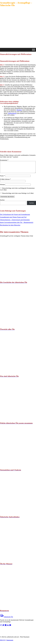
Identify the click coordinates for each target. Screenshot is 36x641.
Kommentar (4, 160)
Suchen (2, 200)
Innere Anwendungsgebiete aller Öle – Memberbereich (16, 222)
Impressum (10, 640)
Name (2, 176)
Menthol (19, 110)
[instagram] (6, 625)
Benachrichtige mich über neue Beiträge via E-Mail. (18, 193)
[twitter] (3, 625)
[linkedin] (8, 625)
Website (2, 184)
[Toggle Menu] (33, 50)
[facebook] (1, 625)
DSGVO (2, 640)
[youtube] (10, 625)
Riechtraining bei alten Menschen (10, 225)
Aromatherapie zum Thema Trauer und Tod (13, 217)
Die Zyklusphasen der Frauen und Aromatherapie (15, 214)
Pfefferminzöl (12, 113)
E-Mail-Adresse (5, 179)
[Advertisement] (18, 29)
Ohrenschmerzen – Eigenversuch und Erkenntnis (15, 220)
